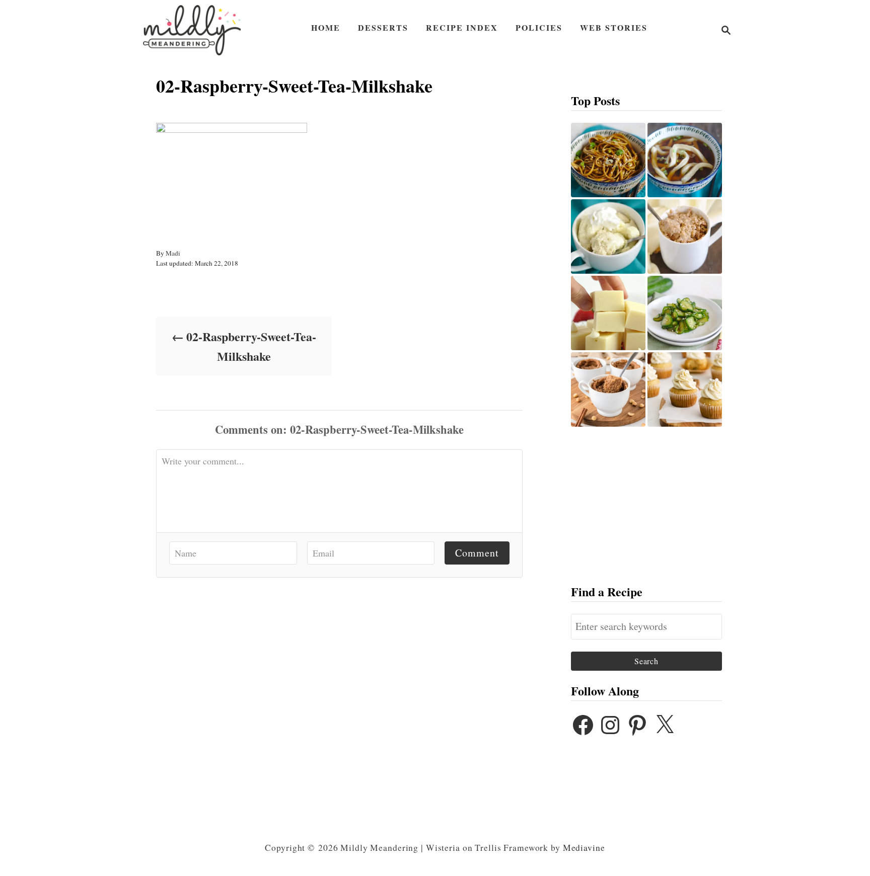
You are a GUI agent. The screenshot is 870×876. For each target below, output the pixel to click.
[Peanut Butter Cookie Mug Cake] (608, 389)
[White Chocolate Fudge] (608, 313)
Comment (477, 553)
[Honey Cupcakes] (684, 389)
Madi (173, 253)
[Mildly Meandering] (192, 30)
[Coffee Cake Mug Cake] (684, 236)
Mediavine (584, 847)
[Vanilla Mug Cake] (608, 236)
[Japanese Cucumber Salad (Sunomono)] (684, 313)
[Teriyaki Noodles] (608, 160)
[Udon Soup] (684, 160)
